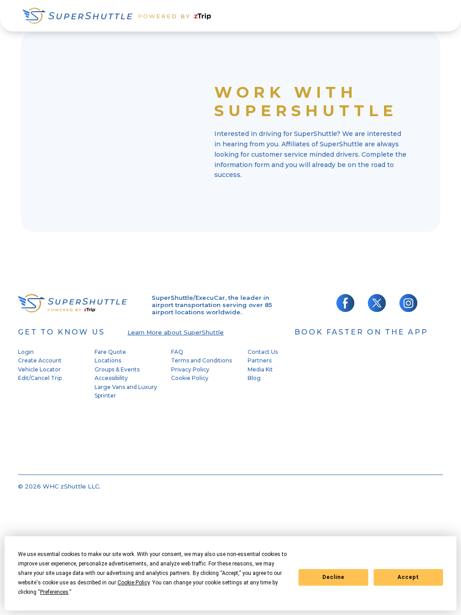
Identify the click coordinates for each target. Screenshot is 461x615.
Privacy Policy (190, 369)
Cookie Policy (189, 378)
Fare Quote (110, 351)
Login (26, 351)
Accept (408, 577)
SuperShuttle (117, 16)
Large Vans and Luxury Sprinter (126, 391)
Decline (333, 577)
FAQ (177, 351)
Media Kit (260, 369)
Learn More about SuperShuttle (175, 332)
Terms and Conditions (201, 360)
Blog (254, 378)
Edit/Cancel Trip (40, 378)
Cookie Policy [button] (133, 582)
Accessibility (111, 378)
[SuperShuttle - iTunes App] (351, 376)
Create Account (40, 360)
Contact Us (263, 351)
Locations (108, 360)
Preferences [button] (54, 592)
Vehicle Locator (39, 369)
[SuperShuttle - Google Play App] (351, 435)
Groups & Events (117, 369)
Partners (259, 360)
